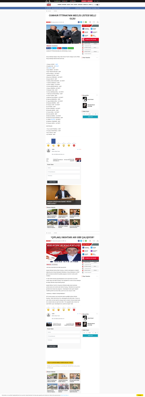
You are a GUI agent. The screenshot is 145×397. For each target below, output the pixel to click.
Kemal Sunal (90, 99)
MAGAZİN (80, 4)
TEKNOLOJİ (85, 4)
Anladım (140, 395)
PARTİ (57, 66)
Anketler (82, 8)
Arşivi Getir (90, 116)
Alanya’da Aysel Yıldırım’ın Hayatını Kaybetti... (51, 227)
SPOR (72, 4)
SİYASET (75, 4)
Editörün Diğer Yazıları (56, 151)
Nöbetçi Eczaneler (87, 8)
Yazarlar (77, 8)
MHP (57, 64)
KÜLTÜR (53, 119)
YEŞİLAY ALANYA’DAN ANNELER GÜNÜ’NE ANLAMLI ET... (51, 217)
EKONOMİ (64, 4)
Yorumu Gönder (52, 346)
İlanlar (98, 8)
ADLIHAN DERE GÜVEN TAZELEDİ (59, 8)
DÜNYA (90, 4)
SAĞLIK (68, 4)
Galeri (90, 1)
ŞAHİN (50, 68)
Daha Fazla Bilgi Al (65, 395)
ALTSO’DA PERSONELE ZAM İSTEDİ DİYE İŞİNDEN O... (74, 227)
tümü (97, 313)
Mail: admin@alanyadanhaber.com (58, 154)
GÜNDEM (59, 4)
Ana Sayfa (49, 232)
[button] (96, 57)
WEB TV (84, 1)
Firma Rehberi (94, 8)
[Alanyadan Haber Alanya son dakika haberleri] (48, 4)
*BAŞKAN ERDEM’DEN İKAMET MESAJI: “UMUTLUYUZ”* (63, 217)
